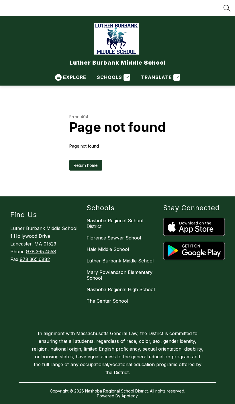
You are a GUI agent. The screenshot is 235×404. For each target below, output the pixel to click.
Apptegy (130, 395)
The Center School (107, 301)
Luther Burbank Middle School (120, 261)
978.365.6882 (35, 259)
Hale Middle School (108, 249)
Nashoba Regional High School (121, 289)
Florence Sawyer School (114, 238)
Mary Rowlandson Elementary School (119, 275)
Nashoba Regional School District (115, 223)
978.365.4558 (41, 251)
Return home (86, 165)
